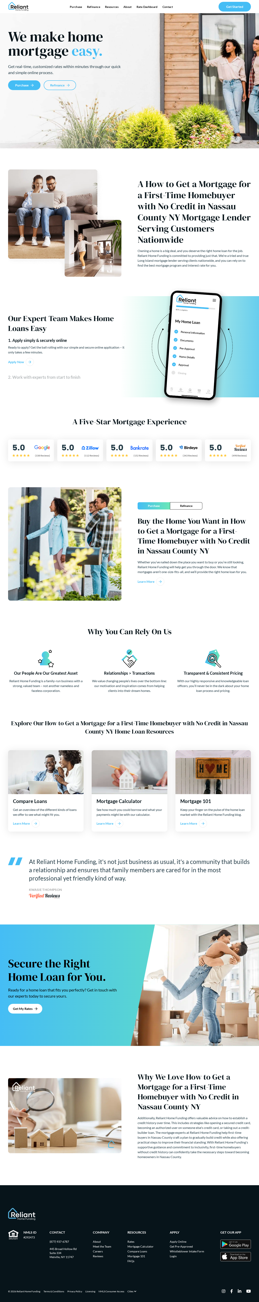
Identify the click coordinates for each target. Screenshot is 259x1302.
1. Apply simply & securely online (37, 340)
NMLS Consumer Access (111, 1291)
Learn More (146, 581)
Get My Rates (23, 1009)
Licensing (90, 1291)
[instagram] (223, 1291)
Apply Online (178, 1241)
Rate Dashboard (147, 7)
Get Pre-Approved (181, 1246)
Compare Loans (137, 1251)
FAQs (130, 1261)
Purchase (76, 7)
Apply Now (16, 362)
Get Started (234, 7)
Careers (98, 1251)
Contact (167, 7)
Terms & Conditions (54, 1291)
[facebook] (231, 1291)
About (127, 7)
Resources (112, 7)
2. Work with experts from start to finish (44, 377)
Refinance (93, 7)
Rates (130, 1241)
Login (173, 1256)
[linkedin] (239, 1291)
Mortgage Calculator (140, 1246)
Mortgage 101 (136, 1256)
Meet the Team (102, 1246)
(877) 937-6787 (59, 1241)
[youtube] (248, 1291)
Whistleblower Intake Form (187, 1251)
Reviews (98, 1256)
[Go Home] (18, 7)
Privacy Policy (74, 1291)
